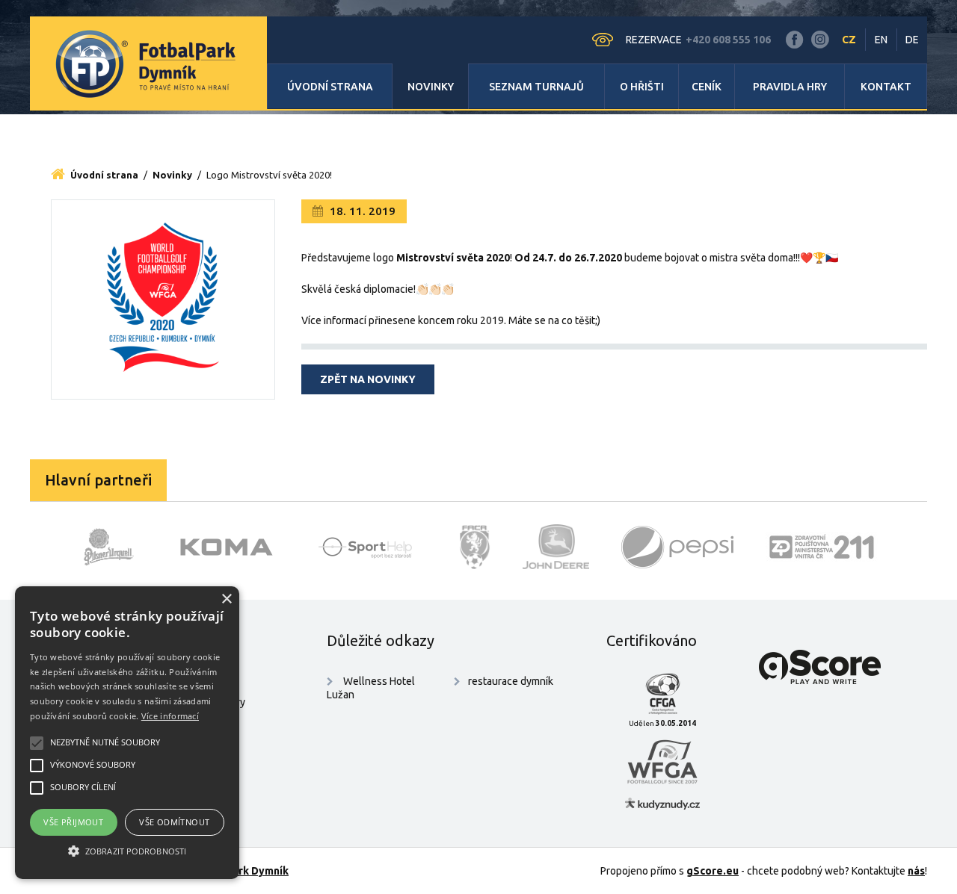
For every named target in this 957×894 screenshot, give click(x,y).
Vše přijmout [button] (73, 822)
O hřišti (642, 87)
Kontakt (886, 87)
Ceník (706, 87)
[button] (127, 851)
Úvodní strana (330, 87)
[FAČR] (474, 546)
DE (912, 40)
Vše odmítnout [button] (174, 822)
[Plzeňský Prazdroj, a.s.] (108, 546)
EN (881, 40)
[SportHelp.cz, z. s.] (371, 546)
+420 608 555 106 (728, 40)
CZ (849, 40)
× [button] (226, 599)
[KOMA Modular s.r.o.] (226, 546)
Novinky (430, 87)
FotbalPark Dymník (241, 871)
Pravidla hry (790, 87)
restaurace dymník (510, 681)
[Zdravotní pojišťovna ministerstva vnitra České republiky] (822, 546)
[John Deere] (556, 546)
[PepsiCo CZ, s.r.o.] (677, 546)
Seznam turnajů (536, 87)
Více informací (170, 715)
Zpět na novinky (368, 379)
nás (916, 871)
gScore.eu (712, 871)
